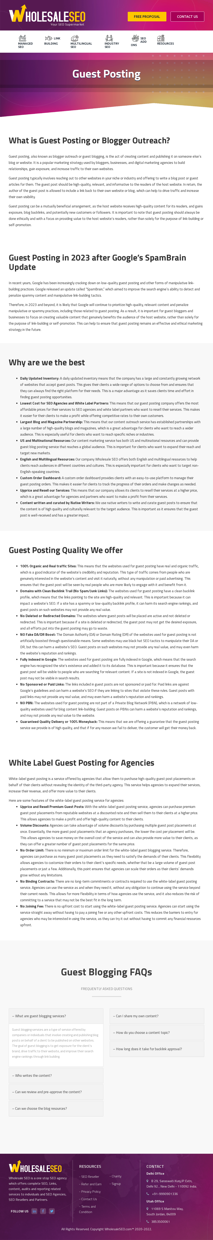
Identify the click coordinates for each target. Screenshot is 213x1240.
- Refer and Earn (90, 1184)
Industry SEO (112, 45)
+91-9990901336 (164, 1193)
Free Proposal (147, 16)
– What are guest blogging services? (39, 1016)
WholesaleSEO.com (118, 1229)
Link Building (52, 41)
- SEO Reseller (89, 1176)
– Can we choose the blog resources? (39, 1108)
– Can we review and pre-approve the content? (47, 1092)
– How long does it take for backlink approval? (147, 1049)
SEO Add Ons (139, 42)
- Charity (115, 1176)
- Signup (115, 1183)
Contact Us (187, 16)
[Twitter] (52, 1211)
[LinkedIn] (34, 1211)
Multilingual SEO (81, 45)
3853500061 (160, 1221)
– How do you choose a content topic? (141, 1032)
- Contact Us (88, 1198)
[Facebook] (43, 1211)
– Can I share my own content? (136, 1016)
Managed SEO (25, 45)
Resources (165, 43)
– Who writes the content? (32, 1075)
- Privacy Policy (90, 1191)
